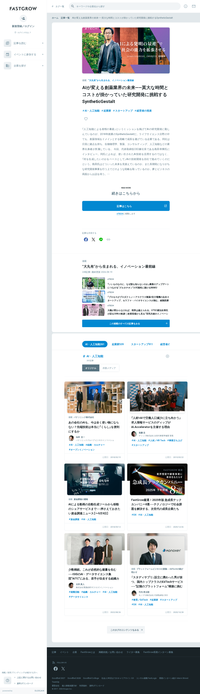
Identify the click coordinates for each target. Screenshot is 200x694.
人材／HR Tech (157, 440)
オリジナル (90, 367)
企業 (74, 652)
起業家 (107, 110)
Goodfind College (91, 678)
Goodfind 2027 (58, 678)
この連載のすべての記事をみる (124, 323)
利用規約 (83, 685)
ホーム (55, 17)
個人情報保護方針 (69, 685)
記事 (54, 652)
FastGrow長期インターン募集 (158, 652)
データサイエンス (79, 596)
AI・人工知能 (92, 110)
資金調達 (75, 519)
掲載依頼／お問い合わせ (111, 652)
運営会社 (55, 685)
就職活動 (75, 591)
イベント (64, 652)
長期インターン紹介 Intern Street (173, 678)
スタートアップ (124, 110)
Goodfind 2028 (74, 678)
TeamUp (55, 681)
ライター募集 (133, 652)
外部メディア (109, 367)
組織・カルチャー (96, 444)
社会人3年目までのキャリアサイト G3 (118, 678)
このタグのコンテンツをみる (124, 629)
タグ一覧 (59, 6)
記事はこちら (124, 206)
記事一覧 (65, 17)
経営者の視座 (144, 110)
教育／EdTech (140, 599)
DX (134, 514)
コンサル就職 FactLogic (146, 678)
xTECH (120, 213)
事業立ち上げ (175, 440)
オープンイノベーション (83, 449)
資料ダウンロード (96, 685)
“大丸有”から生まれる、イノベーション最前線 (111, 80)
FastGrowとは (88, 652)
